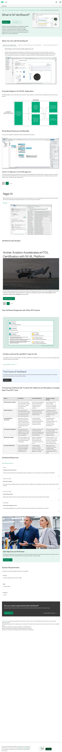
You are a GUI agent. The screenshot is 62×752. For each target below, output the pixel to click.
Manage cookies (42, 748)
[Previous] (3, 183)
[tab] (9, 45)
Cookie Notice (27, 747)
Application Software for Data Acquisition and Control (30, 10)
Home (3, 10)
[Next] (7, 183)
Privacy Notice (19, 747)
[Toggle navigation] (8, 2)
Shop (6, 10)
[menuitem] (56, 2)
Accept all (48, 749)
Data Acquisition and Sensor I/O (13, 10)
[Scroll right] (59, 45)
